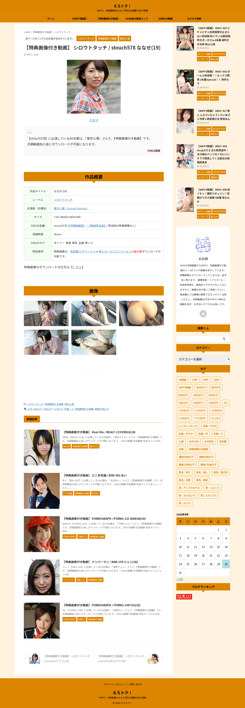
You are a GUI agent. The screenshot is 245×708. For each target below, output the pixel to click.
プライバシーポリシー (114, 684)
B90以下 (183, 395)
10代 (29, 409)
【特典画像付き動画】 (108, 18)
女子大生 (194, 441)
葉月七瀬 (69, 404)
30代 (216, 379)
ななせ (93, 120)
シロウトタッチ (63, 200)
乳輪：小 (69, 409)
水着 (181, 449)
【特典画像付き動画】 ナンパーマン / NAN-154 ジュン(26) (100, 562)
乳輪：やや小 (186, 433)
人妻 (181, 441)
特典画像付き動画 (54, 404)
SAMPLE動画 (165, 18)
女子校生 (209, 441)
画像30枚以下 (102, 409)
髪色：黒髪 (202, 480)
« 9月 (179, 579)
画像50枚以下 (206, 457)
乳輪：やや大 (210, 426)
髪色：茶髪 (184, 480)
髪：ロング (184, 503)
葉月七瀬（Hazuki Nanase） (71, 208)
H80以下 (213, 395)
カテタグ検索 (194, 18)
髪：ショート (213, 487)
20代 (205, 379)
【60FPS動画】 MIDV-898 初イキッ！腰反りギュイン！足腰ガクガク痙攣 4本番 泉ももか (213, 196)
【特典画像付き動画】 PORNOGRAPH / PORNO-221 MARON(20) (104, 518)
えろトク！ (122, 5)
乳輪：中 (203, 433)
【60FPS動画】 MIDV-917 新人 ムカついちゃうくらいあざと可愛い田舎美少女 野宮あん (213, 115)
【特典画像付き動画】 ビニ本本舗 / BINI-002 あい (94, 475)
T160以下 (216, 410)
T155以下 (200, 410)
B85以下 (38, 409)
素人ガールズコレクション (115, 251)
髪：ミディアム (209, 495)
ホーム (50, 18)
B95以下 (198, 395)
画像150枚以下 (208, 464)
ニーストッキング (188, 426)
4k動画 (182, 379)
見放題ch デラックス (82, 251)
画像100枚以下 (187, 464)
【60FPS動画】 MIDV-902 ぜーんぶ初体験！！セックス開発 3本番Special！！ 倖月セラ (213, 77)
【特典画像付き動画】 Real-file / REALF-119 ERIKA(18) (98, 432)
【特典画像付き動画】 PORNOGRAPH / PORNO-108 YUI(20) (101, 605)
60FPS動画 (185, 387)
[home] (203, 313)
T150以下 (184, 410)
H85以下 (183, 403)
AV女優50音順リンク (137, 18)
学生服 (222, 441)
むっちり (216, 418)
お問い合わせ (135, 684)
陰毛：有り (184, 472)
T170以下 (58, 409)
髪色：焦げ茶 (221, 472)
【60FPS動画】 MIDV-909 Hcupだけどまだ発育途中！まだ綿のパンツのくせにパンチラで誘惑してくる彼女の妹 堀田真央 (213, 154)
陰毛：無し (202, 472)
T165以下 (184, 418)
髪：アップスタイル (189, 487)
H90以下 (47, 409)
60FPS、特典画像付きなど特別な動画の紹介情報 (122, 697)
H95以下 (213, 403)
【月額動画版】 (76, 225)
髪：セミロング (187, 495)
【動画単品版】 (97, 225)
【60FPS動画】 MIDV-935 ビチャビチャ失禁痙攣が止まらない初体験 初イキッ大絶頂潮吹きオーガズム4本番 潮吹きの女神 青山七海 (213, 36)
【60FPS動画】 (79, 18)
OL (225, 403)
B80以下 (201, 387)
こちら (77, 267)
